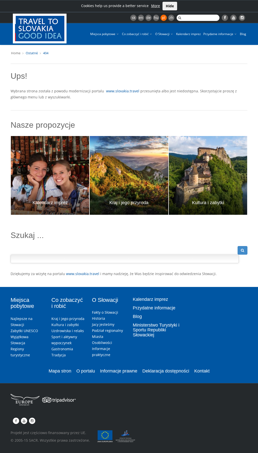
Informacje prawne (118, 371)
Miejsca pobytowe (103, 34)
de (148, 17)
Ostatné (32, 53)
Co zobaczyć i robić (135, 34)
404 (45, 53)
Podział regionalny (107, 330)
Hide (170, 6)
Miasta (97, 336)
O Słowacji (162, 34)
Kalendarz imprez (188, 34)
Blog (243, 34)
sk (133, 17)
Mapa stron (60, 371)
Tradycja (58, 355)
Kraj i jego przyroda (128, 202)
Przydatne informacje (218, 34)
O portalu (85, 371)
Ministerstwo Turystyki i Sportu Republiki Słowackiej (156, 330)
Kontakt (202, 371)
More (155, 5)
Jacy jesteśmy (103, 324)
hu (156, 17)
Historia (98, 318)
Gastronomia (62, 349)
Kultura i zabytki (208, 202)
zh (171, 17)
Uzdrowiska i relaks (67, 330)
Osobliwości (102, 342)
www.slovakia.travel (122, 91)
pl (163, 17)
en (141, 17)
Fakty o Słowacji (105, 312)
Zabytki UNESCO (24, 330)
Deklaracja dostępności (165, 371)
